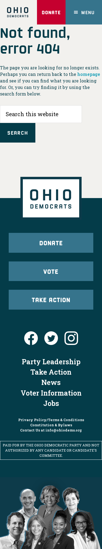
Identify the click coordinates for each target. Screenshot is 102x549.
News (51, 382)
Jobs (51, 403)
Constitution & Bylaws (51, 425)
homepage (88, 74)
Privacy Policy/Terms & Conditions (51, 420)
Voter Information (51, 392)
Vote (51, 271)
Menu (88, 12)
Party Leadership (51, 361)
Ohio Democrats (17, 12)
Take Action (51, 299)
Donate (51, 12)
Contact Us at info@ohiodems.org (51, 430)
